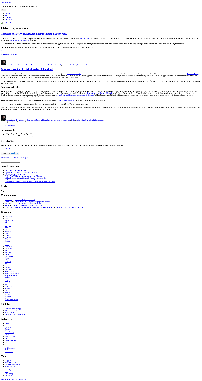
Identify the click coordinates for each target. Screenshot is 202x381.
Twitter (7, 292)
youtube (7, 298)
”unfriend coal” (84, 38)
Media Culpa (9, 312)
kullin (8, 65)
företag (37, 120)
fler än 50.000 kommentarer (19, 40)
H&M (7, 245)
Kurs (6, 15)
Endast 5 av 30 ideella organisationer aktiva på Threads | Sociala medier (29, 207)
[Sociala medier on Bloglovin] (10, 154)
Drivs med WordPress (18, 379)
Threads (7, 288)
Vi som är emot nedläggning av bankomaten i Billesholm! (75, 95)
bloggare (8, 226)
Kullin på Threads (11, 310)
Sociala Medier (10, 125)
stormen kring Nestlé (74, 74)
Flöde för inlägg (10, 362)
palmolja (83, 120)
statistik (7, 277)
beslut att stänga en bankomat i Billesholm (99, 93)
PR (6, 265)
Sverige (7, 283)
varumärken (9, 352)
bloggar (7, 224)
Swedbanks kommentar (66, 100)
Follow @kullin (6, 149)
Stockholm (8, 279)
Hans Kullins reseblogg (13, 309)
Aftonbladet (9, 216)
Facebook (34, 65)
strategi (7, 281)
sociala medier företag (12, 273)
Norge (7, 258)
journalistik (8, 252)
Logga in (8, 361)
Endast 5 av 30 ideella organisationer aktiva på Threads (23, 176)
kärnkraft (73, 65)
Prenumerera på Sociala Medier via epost (14, 158)
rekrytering (8, 269)
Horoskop (8, 200)
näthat (7, 260)
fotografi (8, 237)
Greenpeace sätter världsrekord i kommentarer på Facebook (34, 33)
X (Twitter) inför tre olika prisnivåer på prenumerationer (31, 202)
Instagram (8, 248)
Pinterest (8, 262)
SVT (6, 284)
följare (7, 239)
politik (7, 264)
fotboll (7, 235)
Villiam (7, 205)
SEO (6, 346)
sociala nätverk (50, 65)
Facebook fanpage (193, 74)
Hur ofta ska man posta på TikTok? (16, 170)
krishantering (45, 120)
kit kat (73, 120)
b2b (6, 222)
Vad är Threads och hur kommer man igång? (20, 180)
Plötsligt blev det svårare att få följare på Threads (21, 172)
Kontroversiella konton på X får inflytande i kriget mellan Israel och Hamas (30, 182)
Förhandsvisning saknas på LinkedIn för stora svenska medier (25, 178)
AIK (6, 218)
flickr (7, 233)
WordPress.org (10, 366)
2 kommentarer (99, 120)
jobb (6, 250)
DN (6, 229)
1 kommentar (83, 65)
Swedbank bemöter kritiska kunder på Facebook (27, 69)
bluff (6, 228)
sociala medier (10, 271)
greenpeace (66, 65)
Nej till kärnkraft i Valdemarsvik (15, 314)
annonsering (9, 220)
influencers (8, 247)
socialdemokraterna (11, 275)
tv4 (6, 290)
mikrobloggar (9, 256)
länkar (7, 335)
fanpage (59, 120)
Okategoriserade (10, 340)
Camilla (7, 202)
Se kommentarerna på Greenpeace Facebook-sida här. (19, 51)
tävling (7, 294)
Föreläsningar (9, 17)
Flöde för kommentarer (12, 364)
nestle (78, 120)
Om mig (8, 14)
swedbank (90, 120)
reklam (7, 267)
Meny (3, 10)
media (7, 254)
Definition (8, 19)
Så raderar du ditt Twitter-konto (15, 174)
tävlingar (8, 296)
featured (41, 65)
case (29, 65)
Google (7, 243)
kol (78, 65)
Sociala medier (6, 2)
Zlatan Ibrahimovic (11, 300)
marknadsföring (10, 336)
